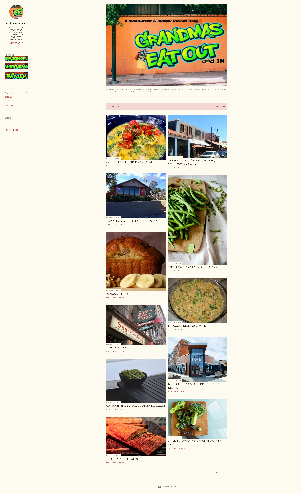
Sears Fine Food (118, 347)
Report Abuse (11, 130)
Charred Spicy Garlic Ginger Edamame (135, 405)
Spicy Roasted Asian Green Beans (192, 267)
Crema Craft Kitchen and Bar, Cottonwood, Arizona (191, 162)
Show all (220, 106)
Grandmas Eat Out (16, 23)
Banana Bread (117, 294)
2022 (8, 97)
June (9, 101)
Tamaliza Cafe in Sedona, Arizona (131, 221)
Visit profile (16, 43)
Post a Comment (118, 166)
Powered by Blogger (169, 487)
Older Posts (221, 472)
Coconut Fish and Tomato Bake (130, 162)
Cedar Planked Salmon (124, 459)
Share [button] (108, 166)
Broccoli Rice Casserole (187, 325)
